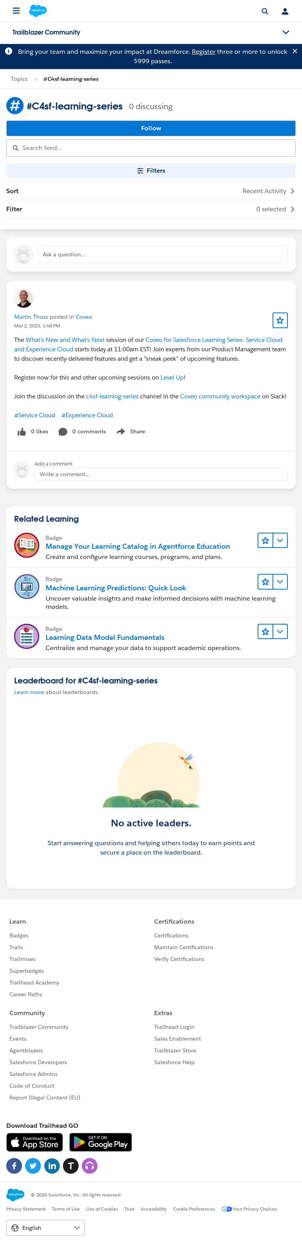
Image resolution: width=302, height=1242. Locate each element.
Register (203, 51)
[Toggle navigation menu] (286, 32)
